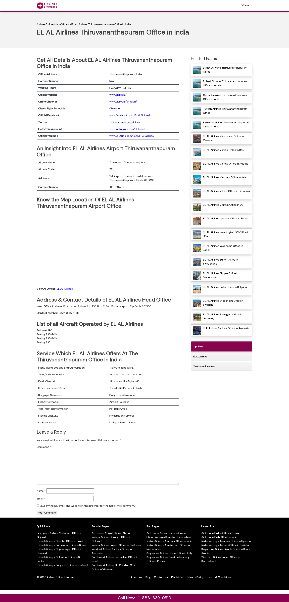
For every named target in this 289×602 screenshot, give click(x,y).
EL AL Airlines (65, 288)
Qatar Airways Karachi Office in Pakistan (225, 545)
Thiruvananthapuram (204, 366)
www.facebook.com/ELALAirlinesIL (130, 115)
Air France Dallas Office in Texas (220, 533)
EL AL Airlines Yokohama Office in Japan (223, 248)
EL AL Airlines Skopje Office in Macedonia (220, 275)
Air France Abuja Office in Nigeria (111, 533)
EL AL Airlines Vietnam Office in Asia (225, 177)
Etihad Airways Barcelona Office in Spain (61, 545)
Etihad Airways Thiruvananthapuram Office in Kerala (225, 83)
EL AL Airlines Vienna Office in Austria (225, 163)
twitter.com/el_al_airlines (124, 122)
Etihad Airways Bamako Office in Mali (169, 537)
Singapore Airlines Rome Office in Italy (169, 553)
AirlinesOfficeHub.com (60, 577)
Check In (114, 108)
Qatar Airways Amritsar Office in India (169, 541)
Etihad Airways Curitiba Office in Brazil (60, 541)
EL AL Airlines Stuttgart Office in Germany (222, 316)
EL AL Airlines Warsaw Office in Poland (226, 218)
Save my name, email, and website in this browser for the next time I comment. (87, 506)
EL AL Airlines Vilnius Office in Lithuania (226, 191)
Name (41, 491)
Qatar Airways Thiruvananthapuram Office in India (225, 97)
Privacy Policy (195, 577)
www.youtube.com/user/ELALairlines (131, 136)
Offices (245, 5)
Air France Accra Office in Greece (167, 533)
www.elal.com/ (118, 94)
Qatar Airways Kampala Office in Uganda (226, 541)
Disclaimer (177, 577)
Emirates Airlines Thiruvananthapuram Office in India (226, 124)
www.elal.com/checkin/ (123, 101)
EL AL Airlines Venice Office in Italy (224, 150)
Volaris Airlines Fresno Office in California (116, 545)
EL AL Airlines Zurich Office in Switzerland (220, 261)
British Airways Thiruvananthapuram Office (225, 69)
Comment (44, 447)
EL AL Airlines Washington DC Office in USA (226, 234)
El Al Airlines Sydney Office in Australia (226, 328)
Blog (148, 577)
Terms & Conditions (219, 577)
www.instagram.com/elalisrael (127, 129)
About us (136, 577)
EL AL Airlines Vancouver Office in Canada (223, 138)
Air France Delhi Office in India (219, 537)
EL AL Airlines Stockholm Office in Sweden (223, 303)
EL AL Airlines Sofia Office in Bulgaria (225, 287)
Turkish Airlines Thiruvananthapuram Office (225, 111)
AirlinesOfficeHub (47, 24)
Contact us (161, 577)
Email (41, 498)
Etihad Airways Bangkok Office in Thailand (62, 565)
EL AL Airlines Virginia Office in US (223, 205)
